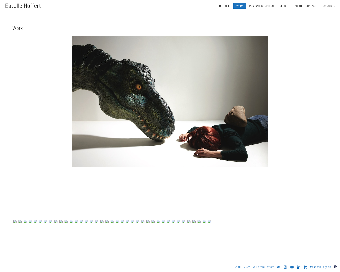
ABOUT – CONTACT (305, 6)
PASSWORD (328, 6)
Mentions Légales (320, 267)
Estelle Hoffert (23, 5)
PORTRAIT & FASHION (261, 6)
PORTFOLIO (224, 6)
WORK (239, 6)
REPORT (284, 6)
